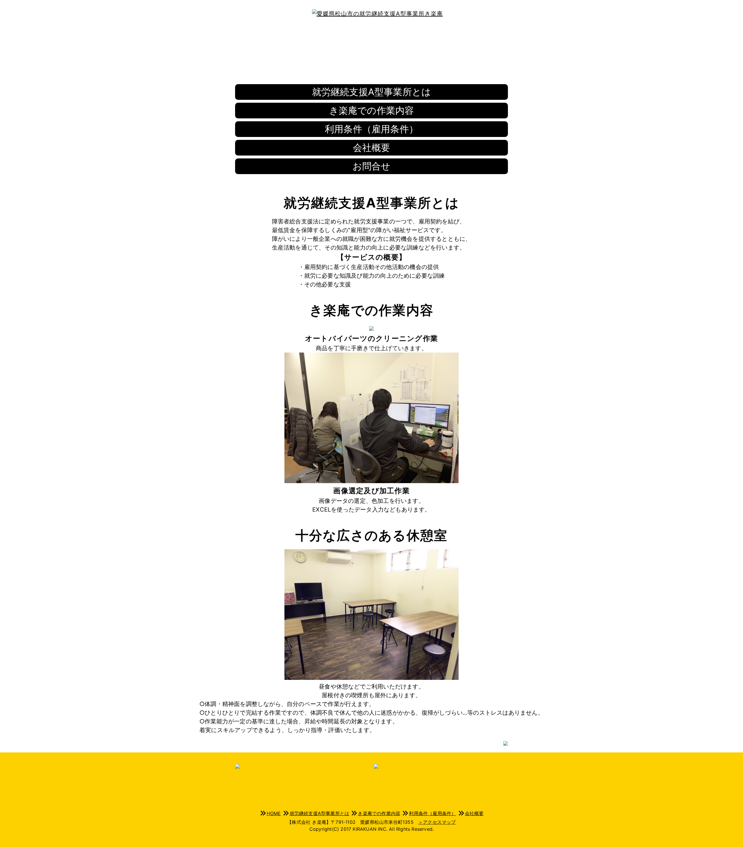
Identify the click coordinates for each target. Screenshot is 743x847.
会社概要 (371, 147)
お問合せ (372, 166)
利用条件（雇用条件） (371, 129)
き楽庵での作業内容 (371, 110)
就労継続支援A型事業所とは (371, 91)
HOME (274, 813)
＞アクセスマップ (437, 822)
